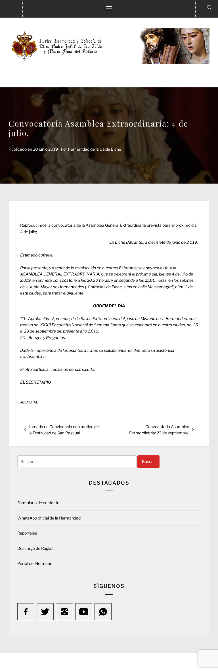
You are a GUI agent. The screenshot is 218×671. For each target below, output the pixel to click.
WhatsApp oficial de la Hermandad (49, 518)
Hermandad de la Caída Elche (94, 149)
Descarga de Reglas (35, 548)
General (30, 402)
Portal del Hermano (34, 563)
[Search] (209, 7)
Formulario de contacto (38, 502)
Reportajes (27, 533)
